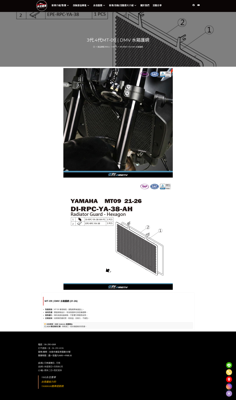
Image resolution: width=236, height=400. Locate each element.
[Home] (94, 47)
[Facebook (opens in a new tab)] (193, 5)
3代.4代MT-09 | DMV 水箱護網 (131, 47)
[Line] (229, 365)
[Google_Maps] (229, 379)
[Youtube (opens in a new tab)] (198, 5)
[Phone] (229, 372)
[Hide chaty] (229, 394)
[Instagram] (229, 386)
